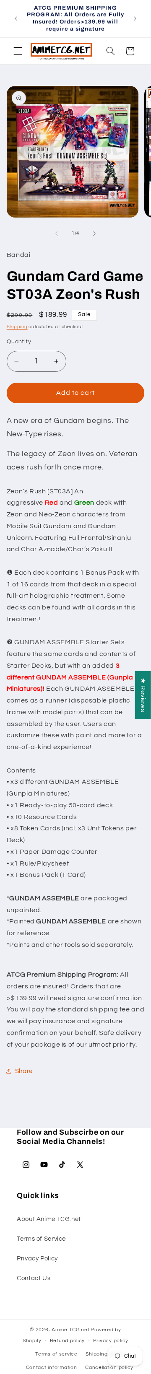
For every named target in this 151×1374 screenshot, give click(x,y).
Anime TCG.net (71, 1329)
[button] (17, 51)
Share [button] (24, 1071)
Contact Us (33, 1278)
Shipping (17, 326)
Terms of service (56, 1354)
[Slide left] (56, 233)
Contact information (51, 1367)
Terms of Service (41, 1239)
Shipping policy (105, 1354)
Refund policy (67, 1340)
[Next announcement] (135, 18)
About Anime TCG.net (49, 1219)
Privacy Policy (37, 1258)
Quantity (19, 342)
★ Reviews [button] (143, 695)
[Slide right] (94, 233)
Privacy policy (110, 1340)
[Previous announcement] (16, 18)
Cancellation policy (109, 1367)
